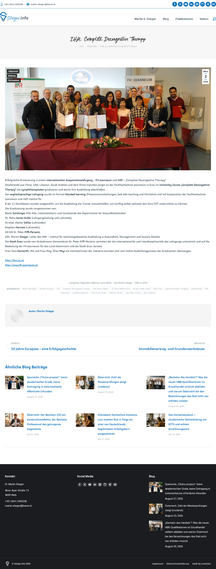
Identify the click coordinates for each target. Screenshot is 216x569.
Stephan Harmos (116, 293)
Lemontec (206, 563)
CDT (58, 289)
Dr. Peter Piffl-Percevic (121, 289)
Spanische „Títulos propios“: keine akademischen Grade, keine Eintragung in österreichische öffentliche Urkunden (47, 384)
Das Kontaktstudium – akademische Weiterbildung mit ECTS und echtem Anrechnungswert (187, 422)
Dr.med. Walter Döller (141, 289)
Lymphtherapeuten (80, 293)
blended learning (47, 289)
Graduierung (196, 289)
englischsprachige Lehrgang (176, 289)
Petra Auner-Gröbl (98, 293)
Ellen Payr (157, 289)
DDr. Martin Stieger (101, 289)
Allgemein (13, 71)
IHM (206, 289)
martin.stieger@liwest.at (43, 4)
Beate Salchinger (29, 289)
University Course (133, 293)
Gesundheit (13, 80)
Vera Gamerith (149, 293)
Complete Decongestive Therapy (76, 289)
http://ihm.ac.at (14, 260)
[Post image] (14, 382)
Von (123, 282)
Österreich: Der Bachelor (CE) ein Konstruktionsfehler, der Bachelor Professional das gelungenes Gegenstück (47, 422)
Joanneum (65, 293)
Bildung (12, 76)
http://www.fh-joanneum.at (21, 265)
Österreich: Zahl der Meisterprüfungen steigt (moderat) (112, 381)
